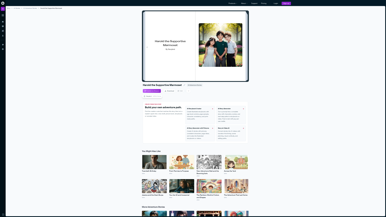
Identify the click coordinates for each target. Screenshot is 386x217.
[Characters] (3, 31)
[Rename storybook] (184, 85)
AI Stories (17, 8)
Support (254, 3)
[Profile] (3, 36)
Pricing (263, 3)
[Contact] (3, 44)
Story (8, 8)
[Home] (3, 22)
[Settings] (3, 49)
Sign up (286, 3)
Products (232, 3)
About (243, 3)
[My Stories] (3, 26)
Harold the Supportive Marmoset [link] (51, 8)
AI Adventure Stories (30, 8)
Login (276, 3)
